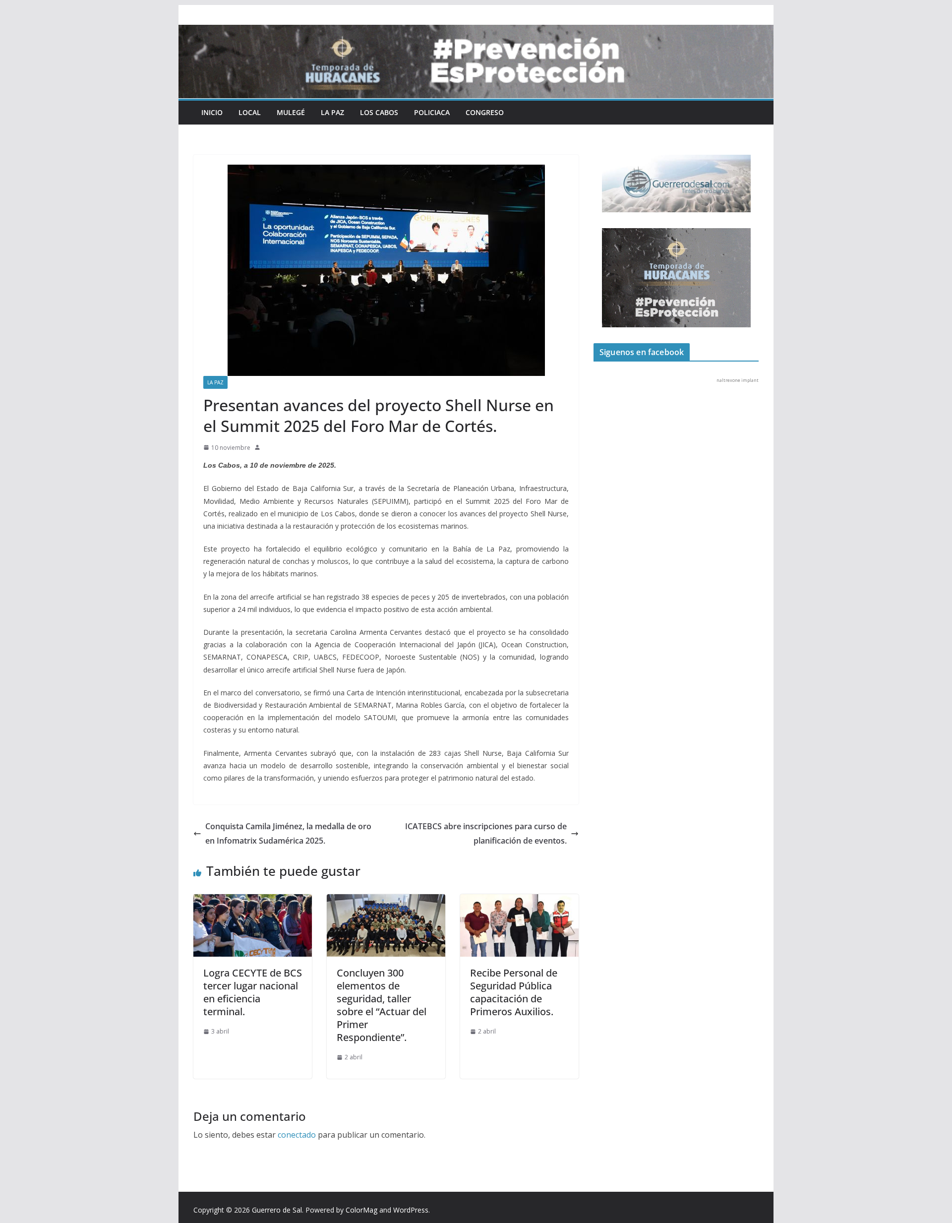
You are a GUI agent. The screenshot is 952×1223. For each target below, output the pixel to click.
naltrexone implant (737, 380)
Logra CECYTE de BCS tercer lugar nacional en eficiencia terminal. (252, 992)
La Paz (332, 112)
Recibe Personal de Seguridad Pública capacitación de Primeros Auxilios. (513, 992)
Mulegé (291, 112)
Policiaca (432, 112)
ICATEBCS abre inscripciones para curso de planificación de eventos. (486, 833)
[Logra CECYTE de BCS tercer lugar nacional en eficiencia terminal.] (252, 901)
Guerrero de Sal (277, 1210)
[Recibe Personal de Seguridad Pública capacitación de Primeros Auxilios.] (519, 901)
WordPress (410, 1210)
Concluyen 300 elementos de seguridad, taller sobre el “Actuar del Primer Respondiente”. (381, 1005)
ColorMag (361, 1210)
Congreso (485, 112)
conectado (297, 1134)
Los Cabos (379, 112)
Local (249, 112)
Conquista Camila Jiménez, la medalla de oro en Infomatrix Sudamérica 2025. (288, 833)
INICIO (212, 112)
